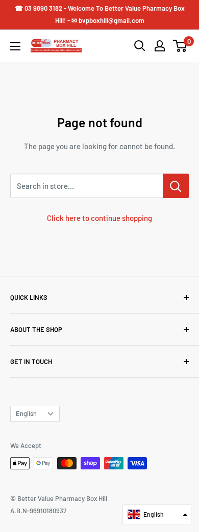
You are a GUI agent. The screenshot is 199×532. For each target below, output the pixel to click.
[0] (180, 46)
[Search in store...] (176, 186)
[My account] (160, 45)
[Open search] (139, 45)
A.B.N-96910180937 (38, 511)
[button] (156, 514)
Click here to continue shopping (99, 217)
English (26, 413)
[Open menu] (15, 46)
